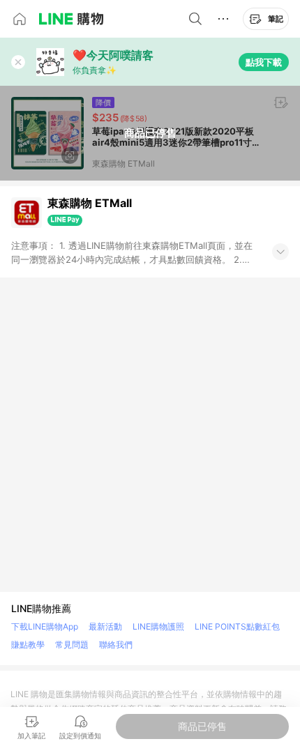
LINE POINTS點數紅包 (237, 626)
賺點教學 (28, 644)
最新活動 (105, 626)
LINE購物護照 (158, 626)
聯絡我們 (116, 644)
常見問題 (72, 644)
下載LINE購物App (44, 626)
